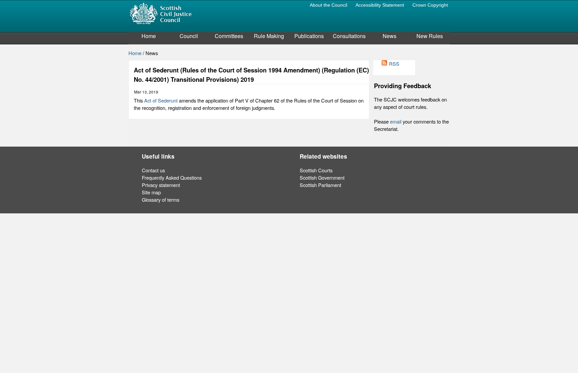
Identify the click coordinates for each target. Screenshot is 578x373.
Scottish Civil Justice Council (160, 13)
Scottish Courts (316, 170)
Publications (309, 36)
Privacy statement (161, 184)
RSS (394, 63)
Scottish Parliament (320, 184)
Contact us (153, 170)
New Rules (429, 36)
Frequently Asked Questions (172, 177)
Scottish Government (322, 177)
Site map (151, 192)
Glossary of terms (160, 199)
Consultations (349, 36)
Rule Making (269, 36)
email (395, 121)
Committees (229, 36)
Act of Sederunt (161, 100)
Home (148, 36)
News (389, 36)
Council (189, 36)
